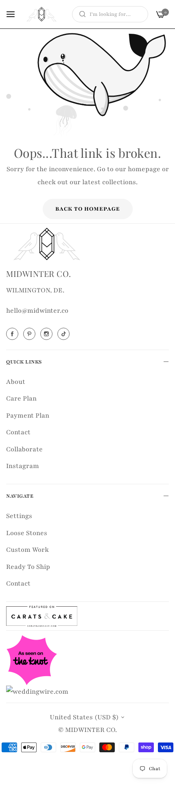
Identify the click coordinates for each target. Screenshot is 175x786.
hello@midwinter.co (37, 310)
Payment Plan (27, 415)
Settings (19, 516)
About (15, 381)
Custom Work (27, 549)
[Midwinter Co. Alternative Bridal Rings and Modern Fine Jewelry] (41, 14)
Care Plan (21, 398)
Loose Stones (26, 533)
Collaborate (24, 449)
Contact (18, 432)
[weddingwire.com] (37, 691)
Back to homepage (87, 209)
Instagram (22, 466)
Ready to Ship (28, 566)
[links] (13, 334)
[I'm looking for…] (80, 14)
